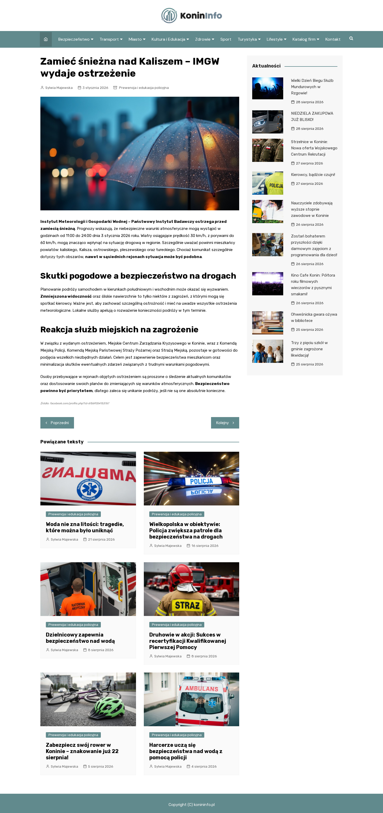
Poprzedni (60, 422)
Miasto (135, 39)
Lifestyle (275, 39)
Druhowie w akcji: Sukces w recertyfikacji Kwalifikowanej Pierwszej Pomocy (187, 641)
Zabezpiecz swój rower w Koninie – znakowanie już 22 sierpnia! (82, 751)
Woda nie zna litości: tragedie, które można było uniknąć (85, 527)
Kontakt (333, 39)
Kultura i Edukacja (168, 39)
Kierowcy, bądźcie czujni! (313, 174)
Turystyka (247, 39)
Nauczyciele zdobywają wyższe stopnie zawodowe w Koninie (311, 209)
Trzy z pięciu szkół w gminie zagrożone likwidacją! (309, 349)
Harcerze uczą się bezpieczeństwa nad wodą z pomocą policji (186, 751)
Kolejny (222, 422)
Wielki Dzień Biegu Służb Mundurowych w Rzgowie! (312, 86)
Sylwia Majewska (59, 88)
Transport (109, 39)
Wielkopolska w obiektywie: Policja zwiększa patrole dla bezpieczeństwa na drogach (186, 530)
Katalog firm (304, 39)
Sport (225, 39)
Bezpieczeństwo (74, 39)
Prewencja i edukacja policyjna (144, 88)
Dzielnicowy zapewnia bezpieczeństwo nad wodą (80, 638)
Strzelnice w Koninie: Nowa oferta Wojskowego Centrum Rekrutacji (314, 148)
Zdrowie (203, 39)
